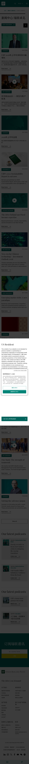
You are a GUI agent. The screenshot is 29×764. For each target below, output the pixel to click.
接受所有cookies (14, 391)
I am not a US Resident (9, 419)
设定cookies (14, 387)
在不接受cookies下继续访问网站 (20, 370)
